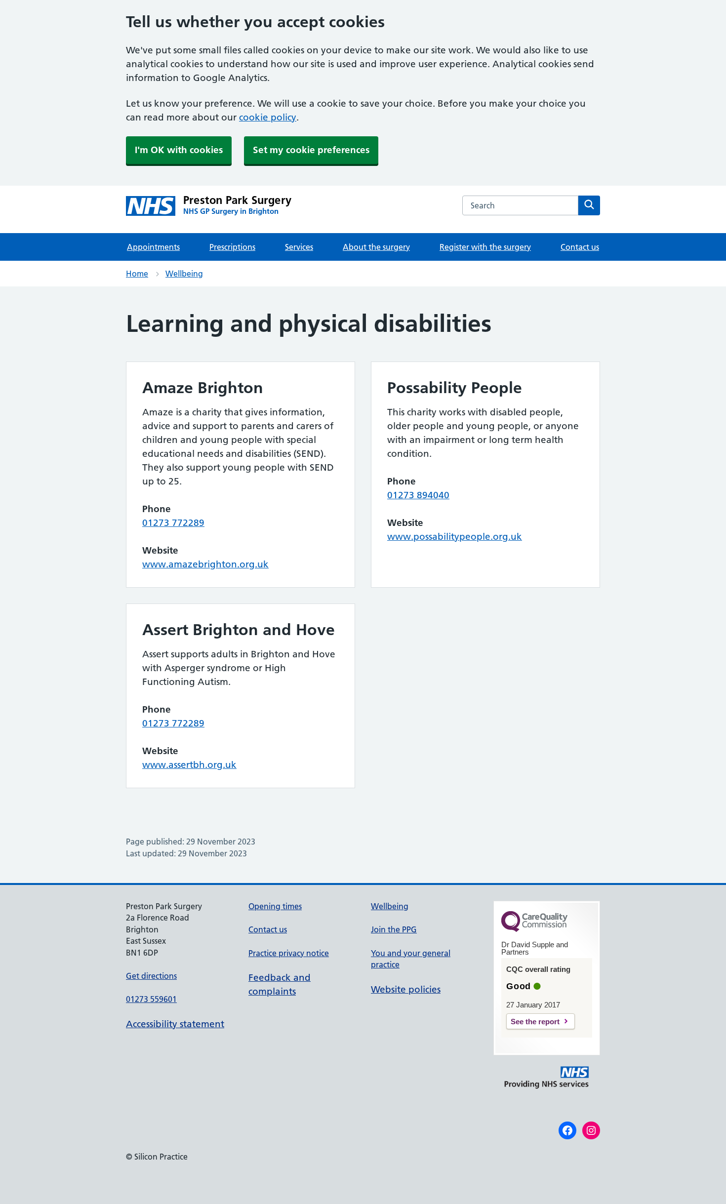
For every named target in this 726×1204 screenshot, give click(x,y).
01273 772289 (173, 522)
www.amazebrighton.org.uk (205, 564)
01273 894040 (418, 495)
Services (299, 247)
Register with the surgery (485, 247)
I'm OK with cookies (179, 150)
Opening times (275, 906)
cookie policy (267, 117)
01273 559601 (151, 999)
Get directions (151, 976)
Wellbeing (184, 274)
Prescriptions (232, 247)
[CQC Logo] (534, 929)
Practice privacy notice (288, 953)
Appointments (153, 247)
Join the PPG (394, 929)
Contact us (580, 247)
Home (137, 274)
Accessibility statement (175, 1024)
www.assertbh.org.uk (189, 764)
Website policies (406, 989)
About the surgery (376, 247)
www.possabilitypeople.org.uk (454, 536)
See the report (535, 1021)
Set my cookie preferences (311, 150)
